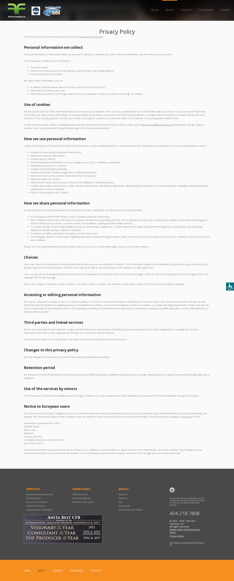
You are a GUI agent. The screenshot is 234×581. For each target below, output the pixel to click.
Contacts (96, 570)
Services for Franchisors (37, 502)
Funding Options (33, 498)
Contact (225, 10)
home (27, 570)
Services (186, 10)
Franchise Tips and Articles (131, 509)
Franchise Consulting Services (39, 494)
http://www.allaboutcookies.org (157, 124)
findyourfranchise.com (91, 36)
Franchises (206, 10)
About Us (123, 494)
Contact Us (123, 498)
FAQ (120, 502)
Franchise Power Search (83, 502)
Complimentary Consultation (39, 509)
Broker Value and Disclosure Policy (185, 531)
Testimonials (124, 506)
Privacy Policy (177, 536)
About (170, 10)
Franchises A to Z (80, 494)
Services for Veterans (35, 506)
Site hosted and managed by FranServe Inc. (187, 543)
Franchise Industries (81, 498)
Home (155, 10)
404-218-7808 (184, 513)
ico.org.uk (187, 416)
